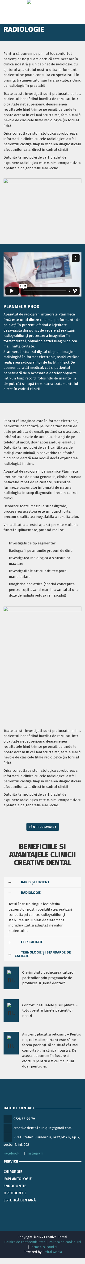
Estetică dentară (20, 1200)
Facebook (12, 1153)
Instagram (35, 1153)
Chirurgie (13, 1171)
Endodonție (15, 1186)
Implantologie (18, 1179)
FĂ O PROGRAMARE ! (42, 827)
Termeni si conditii (43, 1247)
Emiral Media (52, 1252)
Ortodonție (15, 1193)
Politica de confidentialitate (24, 1242)
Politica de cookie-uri (65, 1242)
